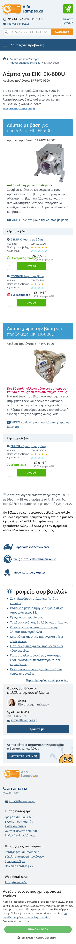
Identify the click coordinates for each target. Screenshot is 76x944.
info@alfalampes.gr (18, 23)
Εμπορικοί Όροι (15, 861)
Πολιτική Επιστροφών (19, 866)
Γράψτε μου (38, 729)
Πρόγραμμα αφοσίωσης (26, 617)
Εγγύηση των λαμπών (19, 821)
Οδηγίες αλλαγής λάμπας (21, 831)
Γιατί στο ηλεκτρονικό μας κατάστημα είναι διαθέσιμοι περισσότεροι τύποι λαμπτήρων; (35, 659)
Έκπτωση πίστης (16, 826)
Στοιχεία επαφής (16, 882)
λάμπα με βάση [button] (27, 239)
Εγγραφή (68, 23)
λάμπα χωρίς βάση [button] (28, 446)
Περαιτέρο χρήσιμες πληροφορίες (47, 680)
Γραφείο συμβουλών (18, 817)
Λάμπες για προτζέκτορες (24, 59)
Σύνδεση (68, 19)
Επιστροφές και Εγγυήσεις (22, 852)
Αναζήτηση (62, 32)
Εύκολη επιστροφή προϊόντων (24, 856)
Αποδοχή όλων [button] (38, 929)
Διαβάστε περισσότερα (16, 921)
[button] (38, 938)
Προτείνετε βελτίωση (23, 756)
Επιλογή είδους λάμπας (20, 835)
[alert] (38, 914)
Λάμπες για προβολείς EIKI (25, 62)
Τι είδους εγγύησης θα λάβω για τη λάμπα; (39, 622)
